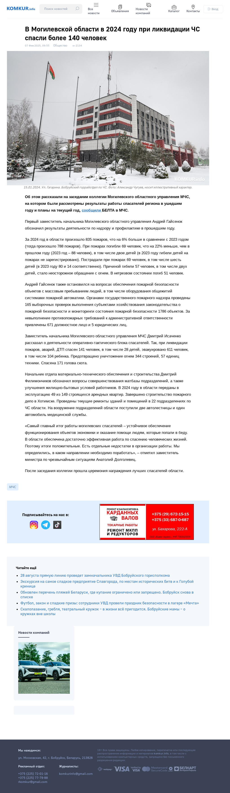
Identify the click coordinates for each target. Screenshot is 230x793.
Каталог (174, 11)
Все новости (94, 11)
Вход (215, 9)
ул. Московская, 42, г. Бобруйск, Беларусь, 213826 (55, 758)
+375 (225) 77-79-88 (33, 778)
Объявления (120, 11)
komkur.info (161, 753)
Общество (60, 46)
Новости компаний (143, 11)
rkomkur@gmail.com (32, 782)
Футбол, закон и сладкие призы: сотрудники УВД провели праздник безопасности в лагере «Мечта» (109, 603)
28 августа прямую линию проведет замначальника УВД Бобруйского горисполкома (95, 575)
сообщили (92, 210)
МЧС (12, 487)
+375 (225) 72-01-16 (33, 774)
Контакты (193, 11)
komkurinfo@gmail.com (76, 774)
